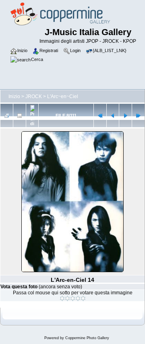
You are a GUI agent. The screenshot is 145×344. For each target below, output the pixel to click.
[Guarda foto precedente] (113, 115)
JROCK (33, 96)
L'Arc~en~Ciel (62, 96)
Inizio (14, 96)
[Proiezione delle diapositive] (32, 115)
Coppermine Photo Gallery (87, 338)
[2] (67, 298)
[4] (78, 298)
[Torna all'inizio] (100, 115)
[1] (62, 298)
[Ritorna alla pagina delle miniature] (6, 115)
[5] (83, 298)
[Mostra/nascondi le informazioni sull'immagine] (19, 115)
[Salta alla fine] (138, 115)
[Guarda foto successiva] (125, 115)
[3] (72, 298)
